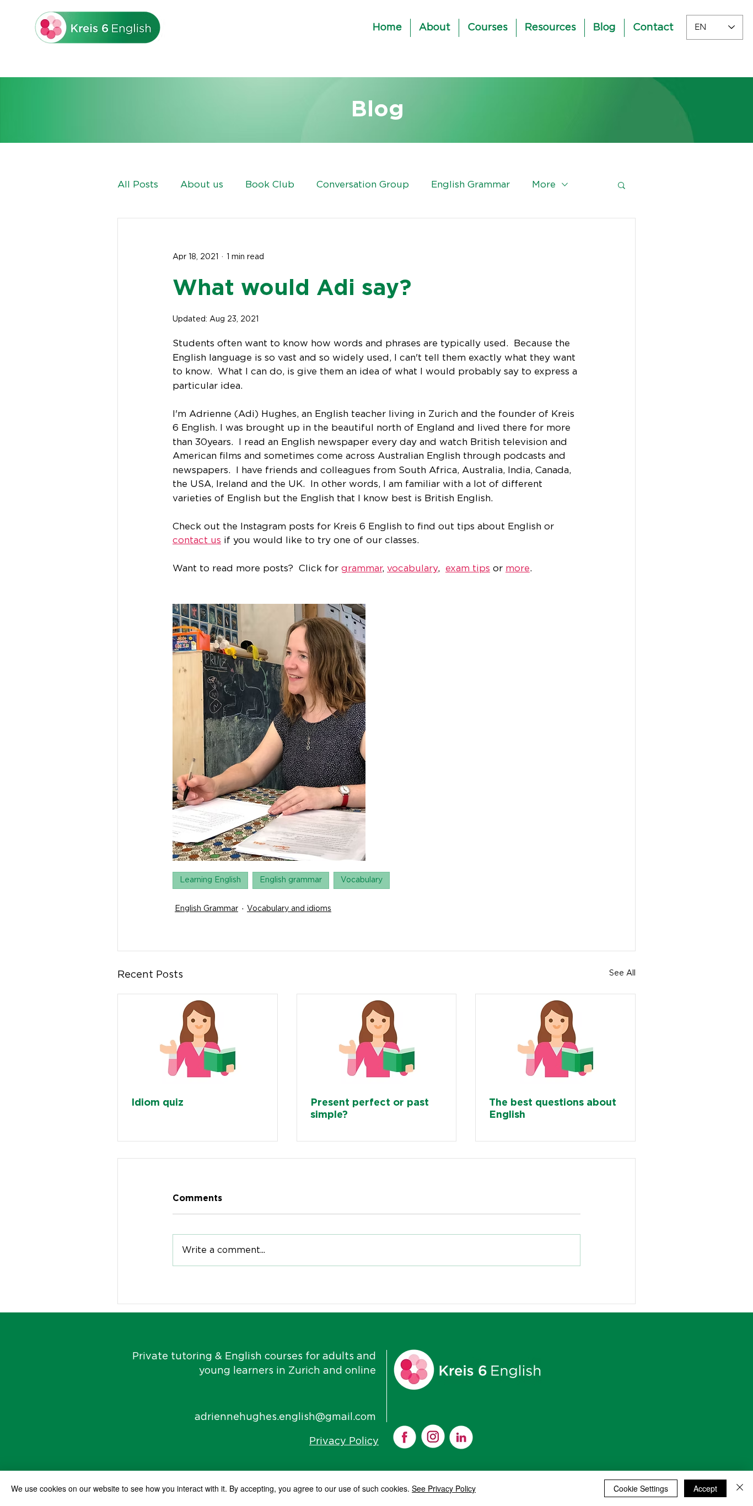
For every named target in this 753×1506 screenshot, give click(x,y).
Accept (705, 1488)
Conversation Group (362, 184)
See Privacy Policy (444, 1488)
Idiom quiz (157, 1103)
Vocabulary (362, 880)
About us (201, 184)
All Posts (137, 184)
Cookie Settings (641, 1488)
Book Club (269, 184)
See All (622, 973)
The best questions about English (552, 1109)
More (544, 184)
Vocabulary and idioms (289, 909)
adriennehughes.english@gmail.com (285, 1417)
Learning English (210, 880)
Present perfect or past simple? (369, 1109)
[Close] (739, 1488)
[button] (621, 184)
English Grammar (470, 184)
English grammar (291, 880)
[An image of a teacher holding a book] (197, 1039)
